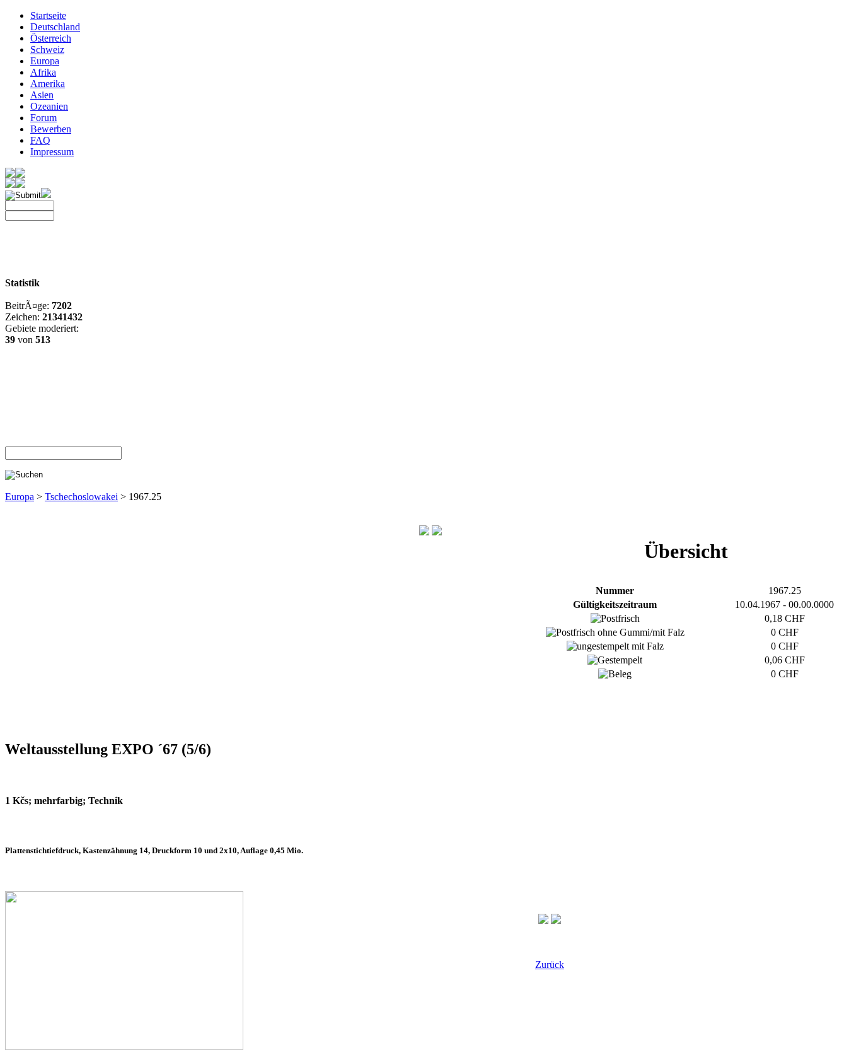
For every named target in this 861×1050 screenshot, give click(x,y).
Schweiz (47, 49)
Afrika (43, 72)
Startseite (48, 15)
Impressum (52, 151)
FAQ (40, 140)
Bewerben (50, 129)
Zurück (549, 964)
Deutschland (55, 26)
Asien (42, 95)
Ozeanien (49, 106)
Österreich (50, 38)
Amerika (47, 83)
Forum (43, 117)
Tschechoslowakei (81, 496)
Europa (44, 60)
